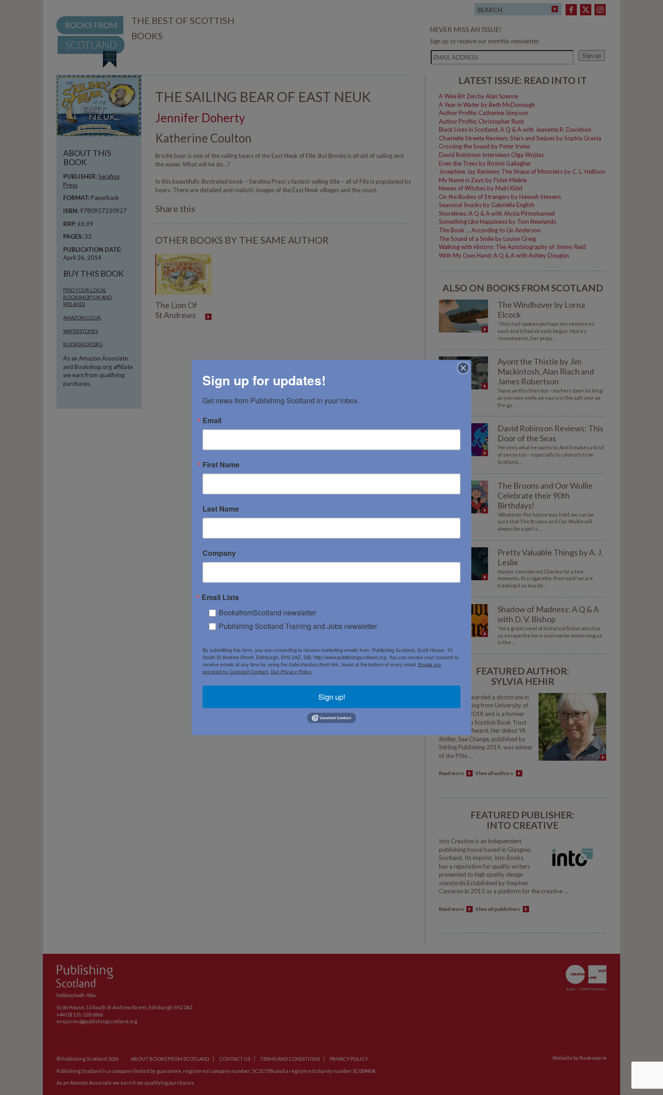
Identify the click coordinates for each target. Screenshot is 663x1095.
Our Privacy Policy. (292, 671)
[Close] (463, 367)
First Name (221, 464)
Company (219, 552)
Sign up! (331, 696)
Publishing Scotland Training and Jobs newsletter (298, 625)
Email (212, 420)
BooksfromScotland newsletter (267, 612)
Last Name (221, 508)
